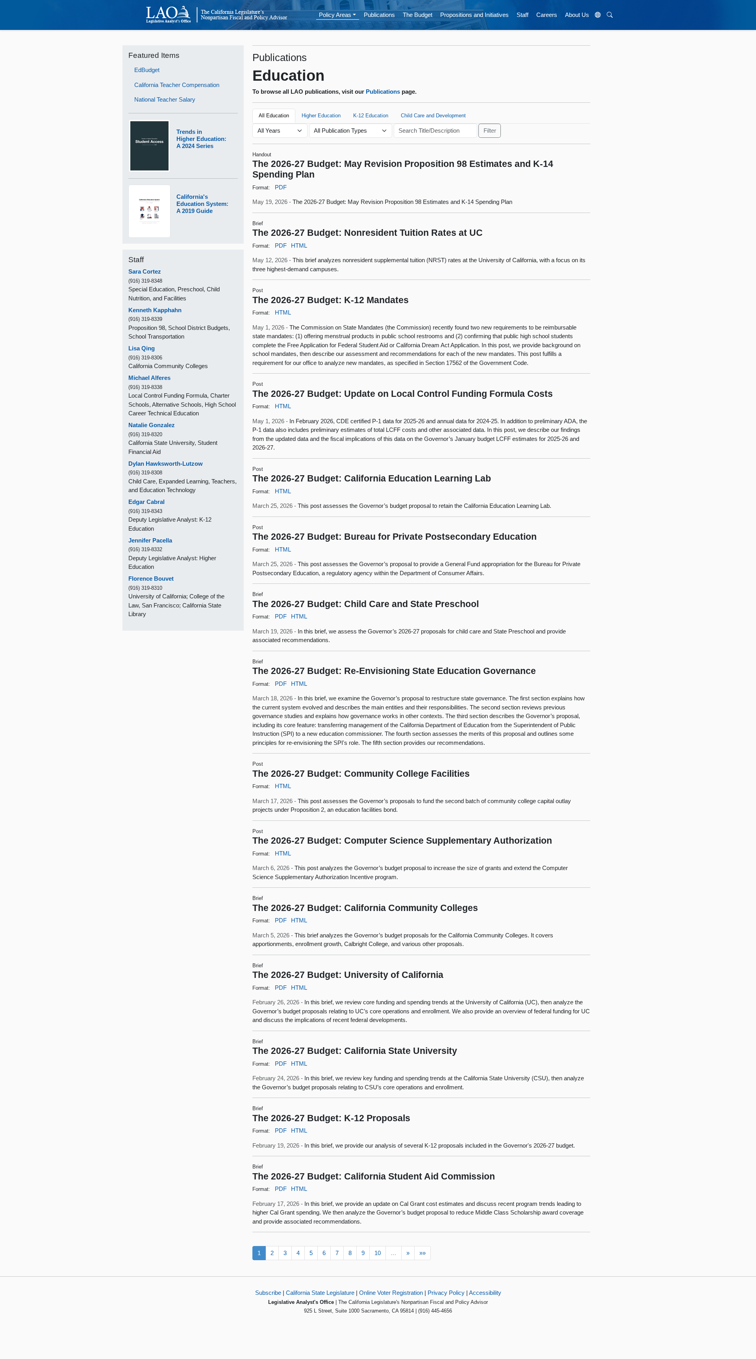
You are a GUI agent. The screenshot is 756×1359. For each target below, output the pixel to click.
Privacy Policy (446, 1292)
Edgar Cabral (146, 501)
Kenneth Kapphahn (155, 310)
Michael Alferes (149, 377)
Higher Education (321, 115)
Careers (546, 14)
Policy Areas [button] (335, 14)
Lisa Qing (141, 348)
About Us (577, 14)
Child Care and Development (433, 115)
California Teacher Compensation (176, 84)
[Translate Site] (598, 14)
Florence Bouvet (151, 578)
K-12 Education (370, 115)
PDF (281, 187)
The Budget (417, 14)
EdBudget (146, 70)
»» (422, 1253)
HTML (299, 245)
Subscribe (268, 1292)
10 (377, 1253)
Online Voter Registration (391, 1292)
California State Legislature (320, 1292)
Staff (522, 14)
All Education (274, 115)
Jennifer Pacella (150, 540)
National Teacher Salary (164, 99)
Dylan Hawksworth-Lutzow (165, 463)
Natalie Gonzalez (151, 425)
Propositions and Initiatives (474, 14)
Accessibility (485, 1292)
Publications (379, 14)
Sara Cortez (144, 271)
